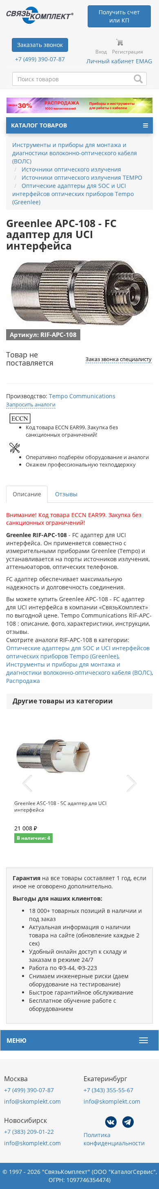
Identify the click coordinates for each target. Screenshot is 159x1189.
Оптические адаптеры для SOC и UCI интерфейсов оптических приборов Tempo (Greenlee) (78, 652)
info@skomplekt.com (32, 1101)
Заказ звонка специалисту (119, 359)
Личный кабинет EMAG (119, 61)
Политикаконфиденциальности (114, 1139)
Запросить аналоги (30, 404)
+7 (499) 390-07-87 (40, 59)
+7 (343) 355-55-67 (108, 1090)
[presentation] (27, 784)
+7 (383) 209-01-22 (29, 1131)
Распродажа (23, 681)
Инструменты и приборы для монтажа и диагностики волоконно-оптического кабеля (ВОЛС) (79, 668)
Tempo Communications (82, 396)
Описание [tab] (27, 494)
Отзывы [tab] (66, 494)
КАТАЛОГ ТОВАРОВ (39, 125)
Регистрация (127, 51)
